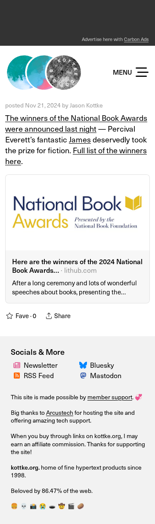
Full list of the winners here (76, 155)
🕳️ (52, 506)
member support (109, 396)
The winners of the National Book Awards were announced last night (76, 123)
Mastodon (105, 375)
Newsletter (41, 365)
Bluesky (102, 365)
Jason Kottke (86, 105)
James (80, 139)
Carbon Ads (136, 39)
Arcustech (59, 412)
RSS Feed (39, 375)
